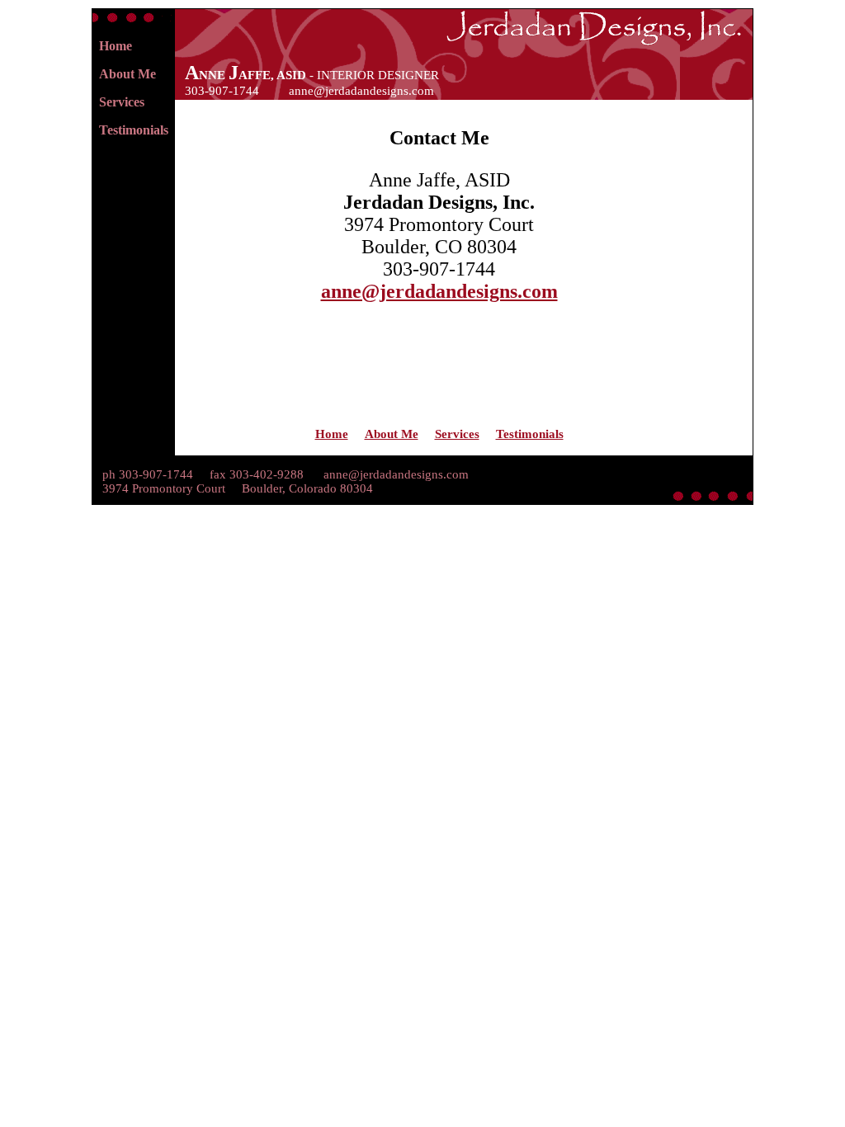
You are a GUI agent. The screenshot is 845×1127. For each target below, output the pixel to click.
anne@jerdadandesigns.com (361, 90)
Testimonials (133, 130)
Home (115, 46)
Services (121, 102)
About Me (127, 74)
